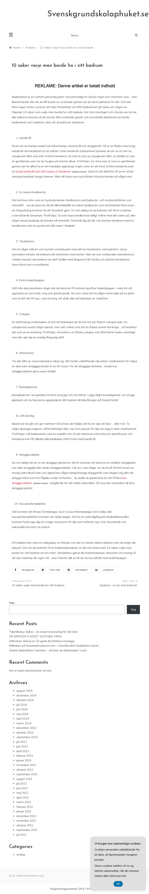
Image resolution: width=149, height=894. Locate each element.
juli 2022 (21, 783)
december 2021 (26, 816)
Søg (11, 602)
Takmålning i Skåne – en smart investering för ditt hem (43, 632)
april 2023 (22, 751)
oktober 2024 (24, 700)
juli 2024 (21, 704)
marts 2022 (23, 802)
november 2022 (26, 765)
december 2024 (26, 695)
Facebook (28, 570)
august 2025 (24, 690)
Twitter (54, 570)
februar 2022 (24, 807)
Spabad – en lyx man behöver (118, 585)
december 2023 (26, 728)
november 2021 (26, 820)
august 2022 (24, 779)
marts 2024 (23, 723)
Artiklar (20, 854)
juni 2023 (22, 746)
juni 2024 (22, 709)
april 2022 (22, 797)
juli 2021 (21, 834)
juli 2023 (21, 742)
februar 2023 (24, 755)
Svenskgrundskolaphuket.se (98, 14)
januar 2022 (23, 811)
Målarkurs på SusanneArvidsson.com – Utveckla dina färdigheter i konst (54, 645)
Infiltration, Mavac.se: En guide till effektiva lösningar (42, 641)
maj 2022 (22, 793)
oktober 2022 (24, 769)
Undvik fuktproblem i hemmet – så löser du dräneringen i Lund (47, 650)
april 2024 (22, 718)
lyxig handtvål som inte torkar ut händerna (43, 171)
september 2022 (27, 774)
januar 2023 (23, 760)
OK (118, 884)
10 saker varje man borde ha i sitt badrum (38, 585)
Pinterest (81, 570)
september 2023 (27, 737)
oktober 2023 (24, 732)
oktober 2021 (24, 825)
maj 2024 (22, 714)
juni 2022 (22, 788)
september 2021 (27, 830)
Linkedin (108, 570)
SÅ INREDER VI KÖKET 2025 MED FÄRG (35, 636)
